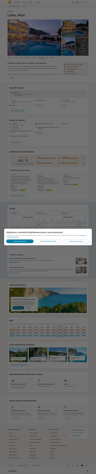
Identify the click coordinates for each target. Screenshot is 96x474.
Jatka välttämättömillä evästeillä (48, 241)
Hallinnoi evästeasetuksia (76, 241)
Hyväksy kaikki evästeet (20, 241)
